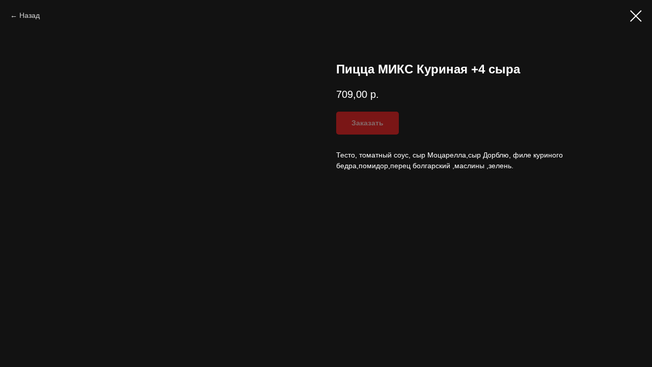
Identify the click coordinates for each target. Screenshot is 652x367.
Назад (29, 15)
